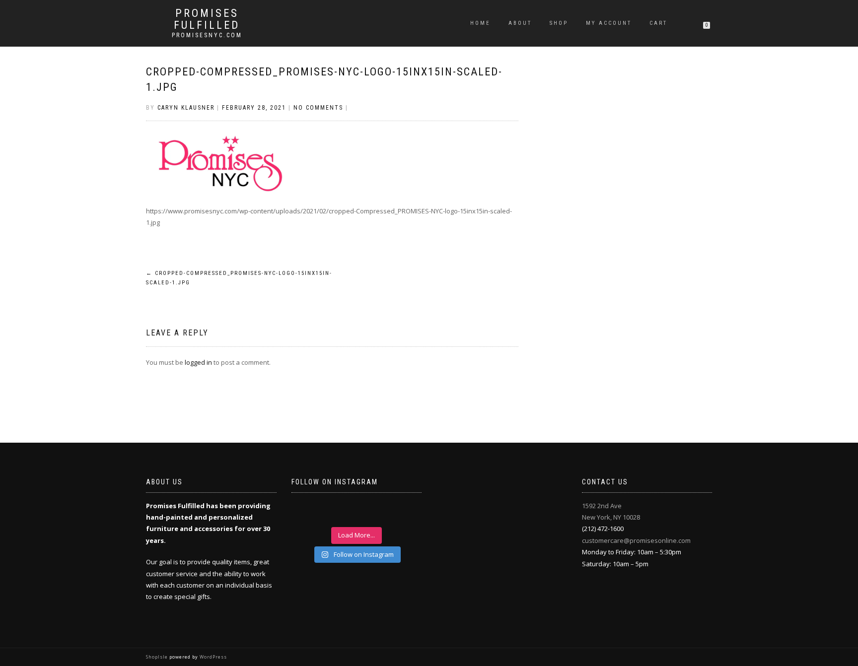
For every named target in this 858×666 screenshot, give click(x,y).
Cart (658, 23)
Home (480, 23)
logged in (198, 362)
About (520, 23)
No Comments (318, 107)
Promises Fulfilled (207, 19)
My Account (609, 23)
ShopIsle (157, 657)
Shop (559, 23)
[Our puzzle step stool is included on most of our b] (341, 512)
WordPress (212, 657)
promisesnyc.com (207, 35)
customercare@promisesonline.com (636, 540)
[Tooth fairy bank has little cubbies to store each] (309, 512)
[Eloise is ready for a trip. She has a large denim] (403, 512)
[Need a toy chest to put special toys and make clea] (372, 512)
